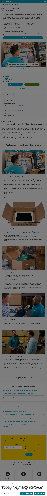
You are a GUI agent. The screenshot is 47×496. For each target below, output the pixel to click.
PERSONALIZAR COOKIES (5, 493)
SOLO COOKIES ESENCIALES (39, 493)
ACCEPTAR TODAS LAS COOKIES (26, 493)
